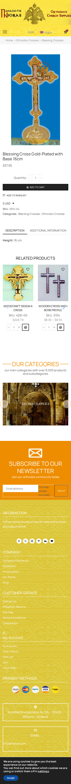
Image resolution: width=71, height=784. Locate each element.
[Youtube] (51, 541)
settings (43, 771)
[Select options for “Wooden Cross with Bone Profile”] (60, 327)
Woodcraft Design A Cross (17, 308)
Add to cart (37, 187)
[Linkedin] (45, 541)
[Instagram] (32, 541)
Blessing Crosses (53, 40)
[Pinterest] (38, 541)
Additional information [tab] (48, 230)
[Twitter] (25, 541)
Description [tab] (14, 230)
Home (9, 40)
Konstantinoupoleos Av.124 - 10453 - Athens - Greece (35, 714)
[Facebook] (19, 541)
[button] (25, 327)
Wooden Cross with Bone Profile (53, 308)
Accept (11, 777)
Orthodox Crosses (27, 40)
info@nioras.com (14, 743)
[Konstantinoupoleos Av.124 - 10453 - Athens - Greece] (35, 706)
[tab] (15, 230)
